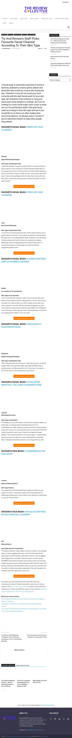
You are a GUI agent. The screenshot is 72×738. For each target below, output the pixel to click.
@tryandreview (47, 705)
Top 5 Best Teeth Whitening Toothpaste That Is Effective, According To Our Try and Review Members (11, 638)
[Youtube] (68, 719)
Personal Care (17, 34)
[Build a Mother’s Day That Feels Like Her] (40, 674)
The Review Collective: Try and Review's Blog (17, 736)
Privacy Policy (44, 736)
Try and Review (31, 34)
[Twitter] (7, 53)
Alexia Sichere (6, 48)
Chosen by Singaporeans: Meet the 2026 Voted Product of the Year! (60, 64)
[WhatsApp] (12, 53)
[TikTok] (63, 719)
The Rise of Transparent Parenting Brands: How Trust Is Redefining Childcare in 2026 (60, 49)
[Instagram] (55, 718)
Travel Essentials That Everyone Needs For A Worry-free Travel (37, 636)
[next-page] (5, 690)
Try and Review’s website (19, 586)
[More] (20, 53)
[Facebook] (3, 53)
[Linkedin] (16, 53)
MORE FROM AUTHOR (22, 665)
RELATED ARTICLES (8, 665)
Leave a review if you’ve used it (24, 186)
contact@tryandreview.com (35, 730)
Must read (10, 34)
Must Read (9, 32)
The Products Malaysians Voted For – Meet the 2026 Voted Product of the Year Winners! (59, 41)
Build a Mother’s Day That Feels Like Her (59, 57)
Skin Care (24, 34)
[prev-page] (2, 690)
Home (2, 32)
